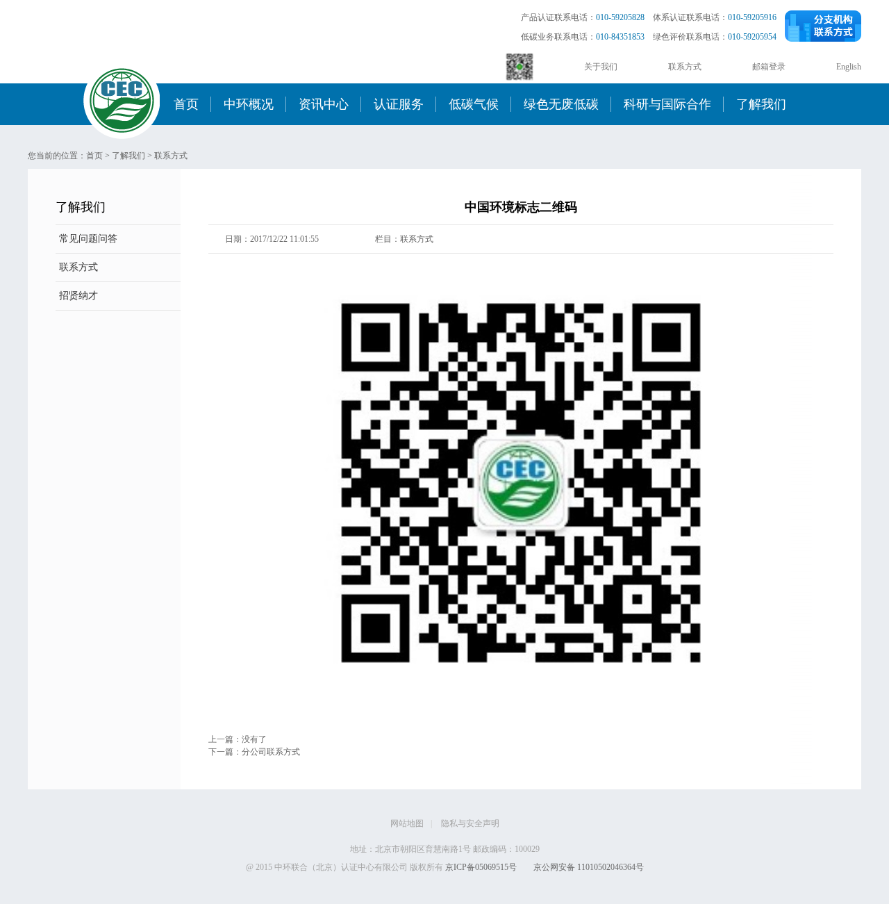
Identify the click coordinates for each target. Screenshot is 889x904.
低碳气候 (474, 104)
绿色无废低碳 (561, 104)
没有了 (254, 739)
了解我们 (761, 104)
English (848, 67)
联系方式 (684, 67)
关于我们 (600, 67)
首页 (186, 104)
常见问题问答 (88, 238)
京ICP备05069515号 (481, 867)
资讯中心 (324, 104)
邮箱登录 (769, 67)
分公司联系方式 (271, 752)
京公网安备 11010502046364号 (588, 867)
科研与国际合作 (667, 104)
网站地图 (407, 823)
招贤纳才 (78, 295)
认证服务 (399, 104)
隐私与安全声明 (470, 823)
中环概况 (249, 104)
